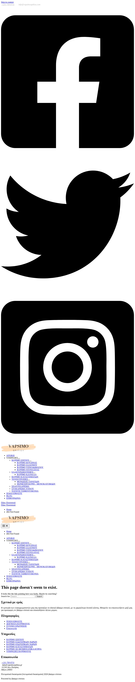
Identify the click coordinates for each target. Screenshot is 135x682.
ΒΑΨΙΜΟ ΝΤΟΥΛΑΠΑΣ (28, 470)
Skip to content (7, 2)
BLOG (9, 496)
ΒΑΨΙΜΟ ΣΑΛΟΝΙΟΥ (27, 465)
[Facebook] (67, 157)
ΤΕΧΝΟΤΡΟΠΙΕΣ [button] (20, 479)
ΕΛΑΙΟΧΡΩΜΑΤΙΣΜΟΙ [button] (22, 472)
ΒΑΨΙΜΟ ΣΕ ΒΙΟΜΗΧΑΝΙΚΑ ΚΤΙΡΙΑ (24, 649)
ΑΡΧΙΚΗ (10, 455)
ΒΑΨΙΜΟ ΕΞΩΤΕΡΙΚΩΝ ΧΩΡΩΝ (21, 642)
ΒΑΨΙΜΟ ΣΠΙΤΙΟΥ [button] (20, 460)
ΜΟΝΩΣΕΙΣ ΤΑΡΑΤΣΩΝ (28, 481)
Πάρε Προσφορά (8, 505)
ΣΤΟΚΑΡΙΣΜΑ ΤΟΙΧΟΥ (23, 489)
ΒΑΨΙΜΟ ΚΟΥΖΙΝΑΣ (27, 462)
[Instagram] (67, 442)
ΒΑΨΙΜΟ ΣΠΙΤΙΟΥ (15, 639)
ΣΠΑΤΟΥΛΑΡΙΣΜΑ (20, 486)
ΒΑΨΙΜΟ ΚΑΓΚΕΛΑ (27, 474)
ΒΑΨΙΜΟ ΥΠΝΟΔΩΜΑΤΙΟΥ (30, 467)
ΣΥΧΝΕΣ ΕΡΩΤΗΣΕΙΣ (16, 626)
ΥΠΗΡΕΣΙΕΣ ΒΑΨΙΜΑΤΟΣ (18, 651)
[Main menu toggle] (5, 526)
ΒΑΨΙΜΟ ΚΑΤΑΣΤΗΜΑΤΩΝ (25, 477)
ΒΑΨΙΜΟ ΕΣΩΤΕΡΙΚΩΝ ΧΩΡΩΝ (21, 644)
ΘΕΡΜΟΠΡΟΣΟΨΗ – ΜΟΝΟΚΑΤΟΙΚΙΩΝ (36, 484)
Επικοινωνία (11, 628)
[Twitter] (67, 290)
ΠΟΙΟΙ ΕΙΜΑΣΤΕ (14, 493)
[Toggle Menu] (19, 458)
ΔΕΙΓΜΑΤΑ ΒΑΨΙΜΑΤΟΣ (18, 624)
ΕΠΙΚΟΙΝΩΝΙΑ (13, 498)
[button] (67, 503)
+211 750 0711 (8, 4)
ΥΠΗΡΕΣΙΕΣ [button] (12, 458)
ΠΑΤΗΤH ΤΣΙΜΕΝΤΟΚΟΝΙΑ (25, 491)
